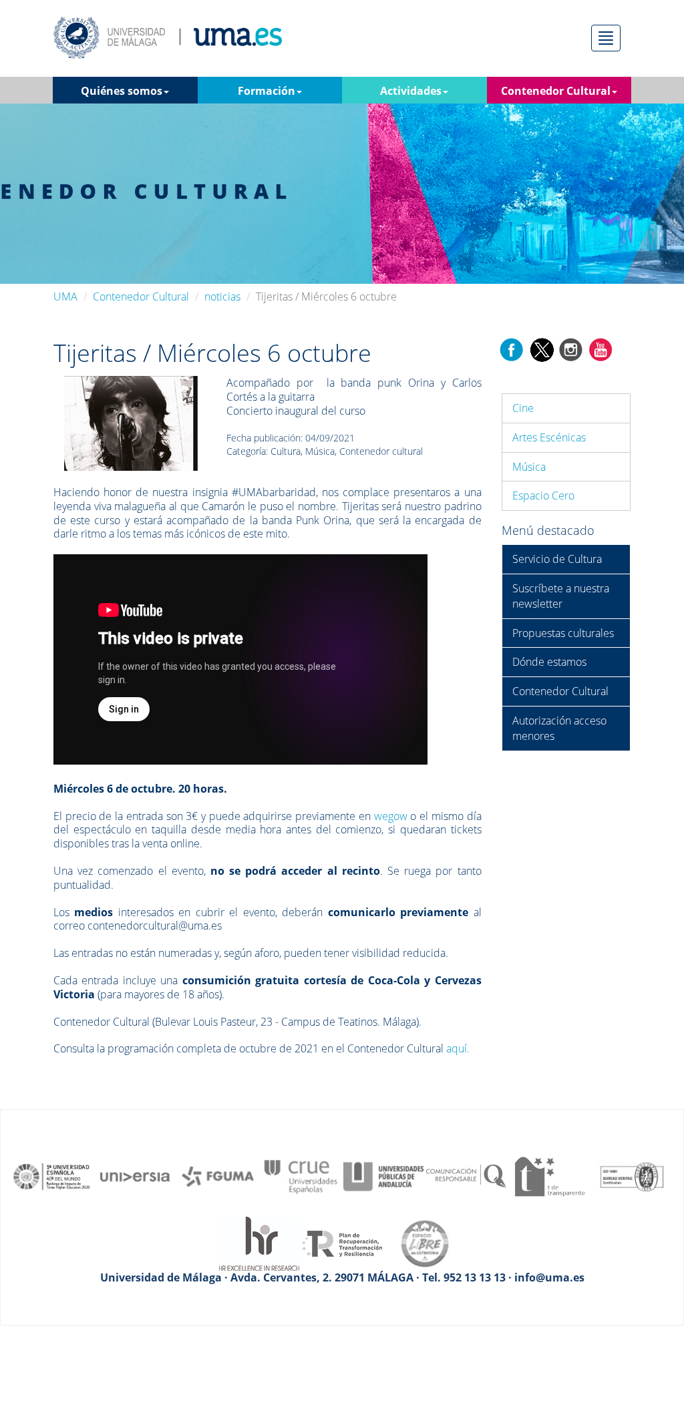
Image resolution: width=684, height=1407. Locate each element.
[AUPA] (383, 1176)
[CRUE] (301, 1176)
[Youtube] (600, 348)
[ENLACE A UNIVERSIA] (135, 1176)
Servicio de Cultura (557, 559)
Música (529, 466)
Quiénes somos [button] (121, 90)
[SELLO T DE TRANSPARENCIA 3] (549, 1176)
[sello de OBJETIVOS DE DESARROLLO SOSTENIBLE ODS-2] (52, 1176)
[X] (541, 348)
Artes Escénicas (549, 437)
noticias (222, 296)
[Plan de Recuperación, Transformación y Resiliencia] (342, 1242)
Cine (523, 408)
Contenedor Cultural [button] (556, 90)
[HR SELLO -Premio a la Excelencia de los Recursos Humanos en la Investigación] (259, 1242)
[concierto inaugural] (131, 422)
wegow (390, 816)
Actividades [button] (411, 90)
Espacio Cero (543, 495)
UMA (65, 296)
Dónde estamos (549, 661)
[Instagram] (571, 348)
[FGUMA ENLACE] (218, 1176)
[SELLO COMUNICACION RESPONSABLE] (466, 1176)
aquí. (459, 1048)
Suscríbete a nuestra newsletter (560, 596)
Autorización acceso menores (559, 728)
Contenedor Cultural (141, 296)
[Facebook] (511, 348)
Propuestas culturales (563, 633)
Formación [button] (266, 90)
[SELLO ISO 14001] (632, 1176)
